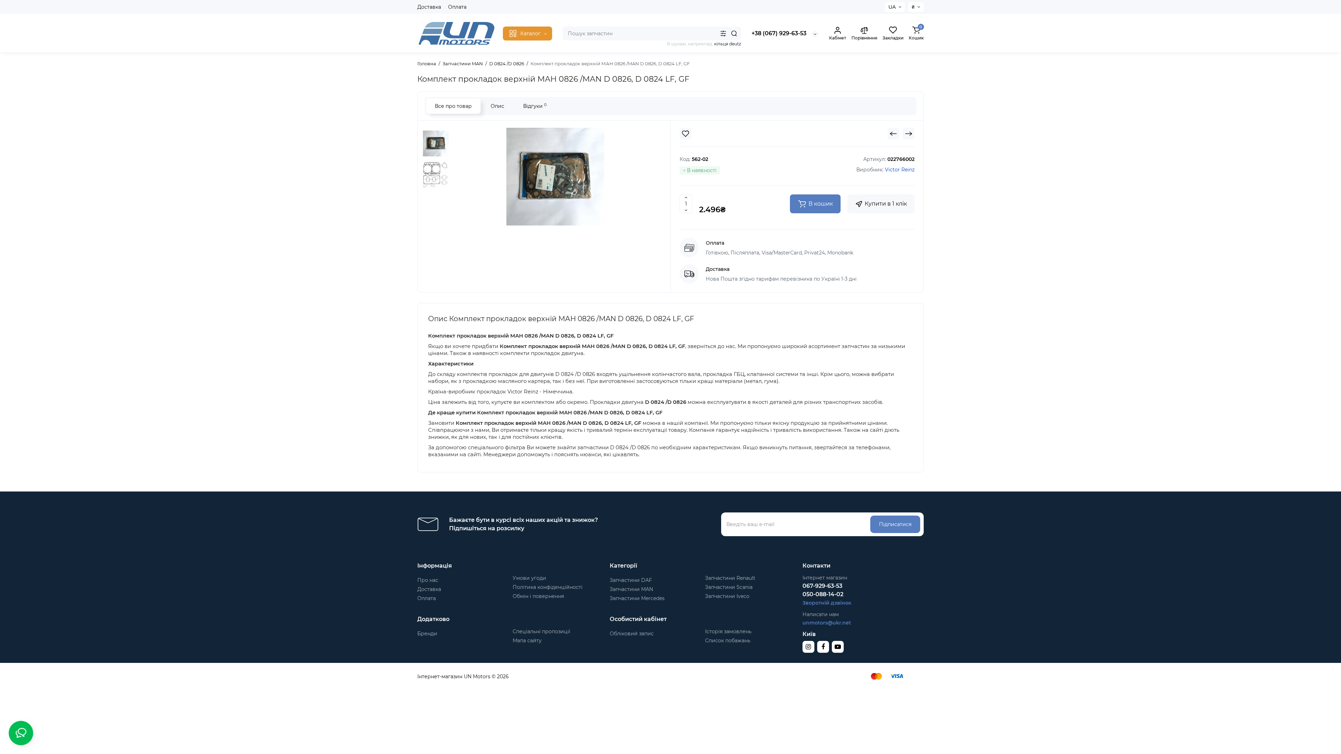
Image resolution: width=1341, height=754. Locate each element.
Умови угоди (529, 578)
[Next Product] (909, 134)
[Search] (734, 33)
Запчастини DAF (631, 580)
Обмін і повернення (538, 596)
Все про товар (453, 106)
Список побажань (727, 640)
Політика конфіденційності (547, 587)
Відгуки (535, 106)
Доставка (429, 7)
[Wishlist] (685, 134)
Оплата (457, 7)
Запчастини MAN (631, 589)
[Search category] (723, 33)
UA (892, 7)
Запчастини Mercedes (637, 598)
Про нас (427, 580)
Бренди (427, 633)
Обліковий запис (632, 633)
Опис (497, 106)
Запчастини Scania (729, 587)
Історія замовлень (728, 631)
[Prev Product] (893, 134)
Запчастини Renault (730, 578)
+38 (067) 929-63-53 (779, 33)
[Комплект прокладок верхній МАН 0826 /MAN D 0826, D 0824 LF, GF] (555, 177)
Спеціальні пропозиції (541, 631)
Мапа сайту (527, 640)
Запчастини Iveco (727, 596)
